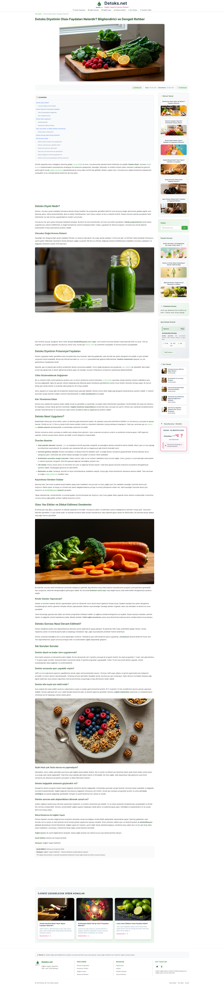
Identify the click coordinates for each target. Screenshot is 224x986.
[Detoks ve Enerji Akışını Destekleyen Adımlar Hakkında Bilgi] (174, 272)
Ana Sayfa (38, 14)
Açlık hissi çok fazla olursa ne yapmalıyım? (50, 151)
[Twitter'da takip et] (157, 966)
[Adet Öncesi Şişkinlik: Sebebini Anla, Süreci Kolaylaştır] (164, 409)
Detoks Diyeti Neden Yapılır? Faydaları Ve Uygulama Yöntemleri (173, 141)
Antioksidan (107, 380)
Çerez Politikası (121, 974)
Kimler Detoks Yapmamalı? (45, 132)
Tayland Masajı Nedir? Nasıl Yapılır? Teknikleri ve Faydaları (174, 160)
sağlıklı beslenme (56, 170)
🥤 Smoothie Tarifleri (145, 10)
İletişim (118, 968)
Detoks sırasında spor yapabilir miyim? (49, 145)
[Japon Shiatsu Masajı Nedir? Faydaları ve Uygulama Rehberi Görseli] (174, 208)
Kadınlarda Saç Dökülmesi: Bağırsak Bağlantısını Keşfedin (176, 398)
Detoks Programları (83, 965)
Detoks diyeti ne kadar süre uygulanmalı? (50, 141)
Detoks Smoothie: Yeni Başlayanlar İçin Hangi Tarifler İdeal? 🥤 (173, 244)
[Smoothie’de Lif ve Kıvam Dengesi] (164, 380)
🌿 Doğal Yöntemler (93, 10)
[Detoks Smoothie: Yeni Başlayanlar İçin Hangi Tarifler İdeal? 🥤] (174, 252)
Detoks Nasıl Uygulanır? (43, 119)
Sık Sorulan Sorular (42, 138)
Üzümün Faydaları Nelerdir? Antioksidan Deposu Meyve (173, 121)
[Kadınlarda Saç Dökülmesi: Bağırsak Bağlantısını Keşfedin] (164, 398)
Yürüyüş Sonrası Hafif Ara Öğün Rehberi (176, 370)
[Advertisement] (87, 189)
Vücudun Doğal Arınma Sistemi (47, 106)
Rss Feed (180, 983)
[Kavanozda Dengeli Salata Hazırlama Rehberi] (164, 389)
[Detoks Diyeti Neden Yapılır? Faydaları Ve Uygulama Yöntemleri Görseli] (174, 149)
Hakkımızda (119, 965)
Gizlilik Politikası (121, 971)
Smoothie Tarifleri (82, 968)
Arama (187, 983)
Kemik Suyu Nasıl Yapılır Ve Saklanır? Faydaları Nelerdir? (173, 102)
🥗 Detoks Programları (79, 10)
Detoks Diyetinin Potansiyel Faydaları (48, 109)
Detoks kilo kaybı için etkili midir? (47, 148)
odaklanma (83, 359)
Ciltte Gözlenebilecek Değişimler (47, 112)
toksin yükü (90, 345)
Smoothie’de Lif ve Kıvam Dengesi (175, 379)
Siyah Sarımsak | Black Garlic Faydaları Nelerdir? (174, 180)
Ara (185, 227)
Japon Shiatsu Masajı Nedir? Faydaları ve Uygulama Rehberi (173, 200)
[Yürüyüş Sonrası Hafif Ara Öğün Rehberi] (164, 371)
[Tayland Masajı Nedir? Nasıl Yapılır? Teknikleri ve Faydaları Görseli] (174, 169)
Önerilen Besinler (43, 122)
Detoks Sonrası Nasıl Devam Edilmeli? (48, 135)
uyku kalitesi (126, 367)
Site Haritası (172, 983)
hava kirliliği (77, 164)
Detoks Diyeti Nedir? (42, 103)
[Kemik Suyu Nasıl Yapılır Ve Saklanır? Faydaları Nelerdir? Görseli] (174, 110)
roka (64, 445)
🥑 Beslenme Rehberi (120, 10)
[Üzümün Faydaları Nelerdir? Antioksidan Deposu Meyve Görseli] (174, 130)
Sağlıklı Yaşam (81, 971)
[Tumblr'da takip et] (161, 966)
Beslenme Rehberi (82, 974)
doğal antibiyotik (51, 474)
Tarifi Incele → (169, 352)
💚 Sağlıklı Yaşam (106, 10)
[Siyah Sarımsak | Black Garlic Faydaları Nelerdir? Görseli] (174, 189)
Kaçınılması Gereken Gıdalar (46, 125)
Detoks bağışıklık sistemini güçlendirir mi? (50, 154)
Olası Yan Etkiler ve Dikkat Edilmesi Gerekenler (51, 128)
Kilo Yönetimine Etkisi (44, 115)
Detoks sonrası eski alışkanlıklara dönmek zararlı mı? (53, 158)
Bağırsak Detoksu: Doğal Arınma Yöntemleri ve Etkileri (173, 283)
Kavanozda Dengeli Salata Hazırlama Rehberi (176, 388)
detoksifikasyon (51, 490)
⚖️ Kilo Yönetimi (132, 10)
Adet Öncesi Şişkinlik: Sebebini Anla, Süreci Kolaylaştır (174, 409)
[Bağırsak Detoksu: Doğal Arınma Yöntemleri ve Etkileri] (174, 292)
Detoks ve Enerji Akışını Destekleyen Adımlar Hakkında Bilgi (173, 263)
